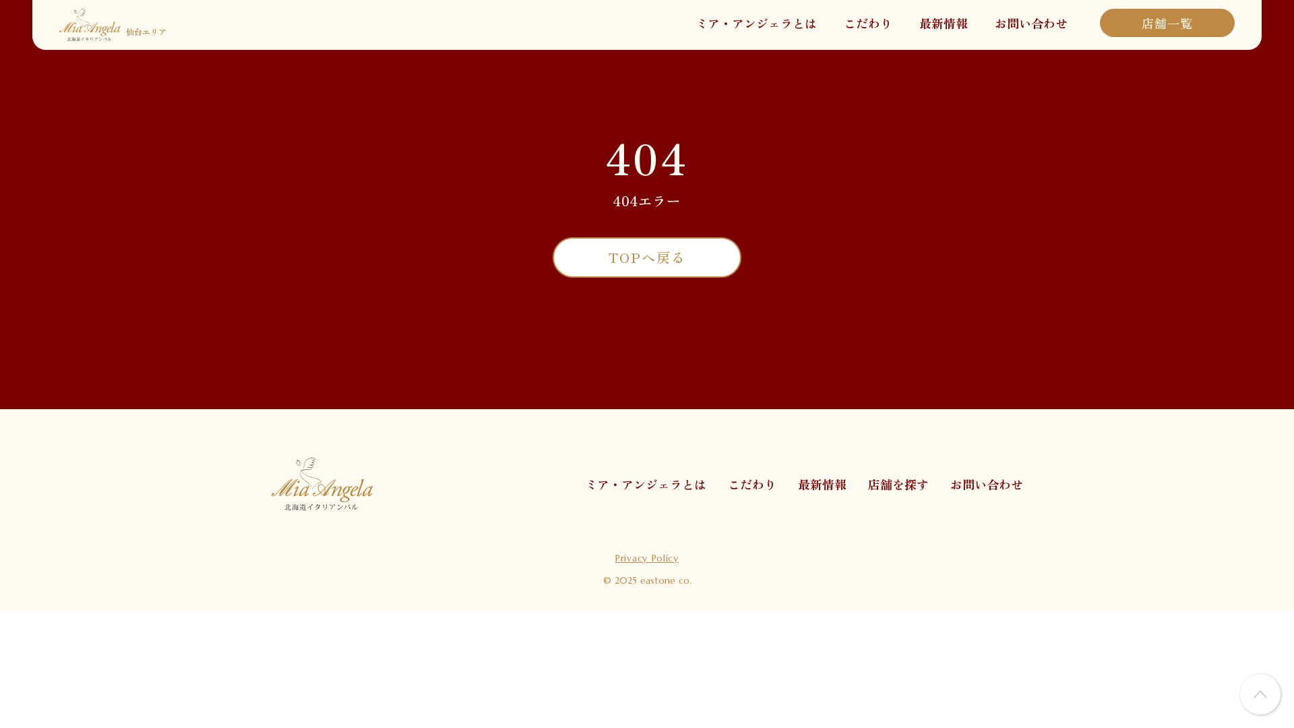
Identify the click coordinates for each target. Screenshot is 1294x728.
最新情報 (943, 23)
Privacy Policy (647, 558)
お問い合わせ (1031, 23)
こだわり (868, 23)
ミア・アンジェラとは (756, 23)
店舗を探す (898, 484)
